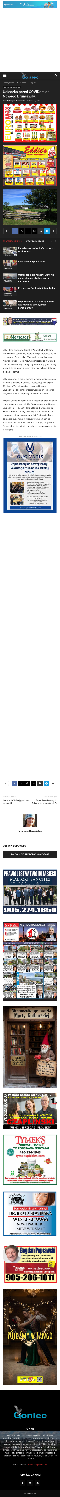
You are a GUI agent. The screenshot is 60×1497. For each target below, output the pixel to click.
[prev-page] (51, 241)
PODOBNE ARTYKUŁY (12, 241)
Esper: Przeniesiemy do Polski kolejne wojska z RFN (44, 802)
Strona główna (8, 83)
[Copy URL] (28, 231)
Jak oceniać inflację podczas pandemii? (16, 802)
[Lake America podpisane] (10, 265)
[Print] (41, 231)
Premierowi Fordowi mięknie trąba (36, 288)
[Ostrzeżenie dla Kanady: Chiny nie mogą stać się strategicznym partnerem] (10, 278)
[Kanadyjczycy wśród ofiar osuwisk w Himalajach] (10, 251)
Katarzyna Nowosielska (16, 101)
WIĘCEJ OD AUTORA (35, 241)
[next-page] (55, 241)
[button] (4, 75)
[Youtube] (37, 1483)
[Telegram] (47, 231)
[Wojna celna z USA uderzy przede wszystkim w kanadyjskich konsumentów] (10, 305)
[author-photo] (30, 827)
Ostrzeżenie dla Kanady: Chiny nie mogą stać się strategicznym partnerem (36, 278)
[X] (21, 231)
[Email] (34, 231)
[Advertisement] (30, 41)
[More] (54, 231)
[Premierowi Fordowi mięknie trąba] (10, 291)
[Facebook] (15, 231)
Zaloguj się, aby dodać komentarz (30, 854)
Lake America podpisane (31, 261)
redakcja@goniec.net (37, 1464)
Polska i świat (8, 255)
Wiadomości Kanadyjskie (26, 83)
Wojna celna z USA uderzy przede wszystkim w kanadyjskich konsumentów (36, 304)
